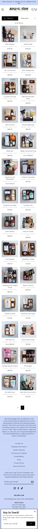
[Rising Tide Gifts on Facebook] (18, 488)
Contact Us (19, 443)
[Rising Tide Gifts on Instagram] (15, 488)
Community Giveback (19, 453)
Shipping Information (19, 446)
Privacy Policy (19, 463)
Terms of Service (19, 466)
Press (19, 460)
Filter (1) (10, 18)
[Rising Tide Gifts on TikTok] (22, 488)
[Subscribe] (32, 482)
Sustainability (19, 456)
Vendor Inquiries (19, 450)
